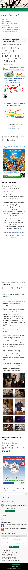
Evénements (5, 182)
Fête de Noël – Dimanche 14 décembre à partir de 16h (13, 446)
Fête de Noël (5, 25)
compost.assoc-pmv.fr (14, 128)
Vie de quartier (6, 44)
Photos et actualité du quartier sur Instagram (15, 528)
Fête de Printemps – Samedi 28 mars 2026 (11, 560)
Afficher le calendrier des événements (13, 518)
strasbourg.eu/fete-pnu (18, 232)
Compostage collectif (15, 44)
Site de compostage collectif (9, 31)
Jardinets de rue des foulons (9, 23)
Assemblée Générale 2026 (7, 555)
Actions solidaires (7, 282)
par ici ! (16, 198)
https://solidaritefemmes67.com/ (14, 491)
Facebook (14, 237)
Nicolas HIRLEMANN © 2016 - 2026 (14, 568)
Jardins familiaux (6, 21)
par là (18, 228)
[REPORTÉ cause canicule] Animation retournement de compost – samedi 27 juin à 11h (12, 55)
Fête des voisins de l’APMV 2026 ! (13, 138)
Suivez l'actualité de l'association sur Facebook (16, 524)
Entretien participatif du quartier (11, 29)
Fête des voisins (6, 134)
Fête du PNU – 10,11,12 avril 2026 (12, 187)
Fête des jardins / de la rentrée (10, 27)
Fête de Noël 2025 (12, 288)
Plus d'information (14, 546)
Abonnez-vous (15, 566)
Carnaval (4, 19)
